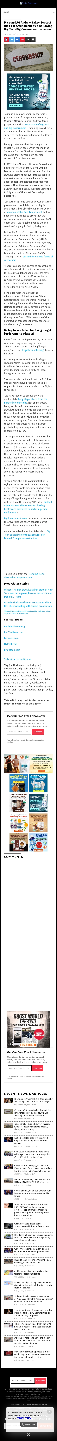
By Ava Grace (29, 1229)
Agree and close (28, 1424)
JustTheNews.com (13, 632)
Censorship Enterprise (16, 672)
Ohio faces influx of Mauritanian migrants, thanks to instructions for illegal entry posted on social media (33, 1238)
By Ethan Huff (29, 1174)
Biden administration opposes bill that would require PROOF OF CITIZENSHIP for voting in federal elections (32, 1354)
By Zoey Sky (29, 1266)
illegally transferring (33, 350)
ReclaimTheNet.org (14, 626)
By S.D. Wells (29, 1218)
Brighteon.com (12, 650)
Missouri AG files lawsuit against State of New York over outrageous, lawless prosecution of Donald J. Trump (28, 593)
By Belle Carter (30, 1119)
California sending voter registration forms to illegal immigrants (31, 1272)
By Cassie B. (29, 1346)
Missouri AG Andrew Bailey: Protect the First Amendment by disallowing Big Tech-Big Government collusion (32, 1113)
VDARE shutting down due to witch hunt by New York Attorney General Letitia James (32, 1193)
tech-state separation (23, 689)
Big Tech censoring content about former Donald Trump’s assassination (27, 535)
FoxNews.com (11, 638)
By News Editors (31, 1146)
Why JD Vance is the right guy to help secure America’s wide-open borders (31, 1250)
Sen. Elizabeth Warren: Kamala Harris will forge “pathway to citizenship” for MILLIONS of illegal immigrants (32, 1154)
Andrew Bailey (28, 665)
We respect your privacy (38, 1396)
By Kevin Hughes (30, 1277)
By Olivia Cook (30, 1185)
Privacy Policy (24, 1418)
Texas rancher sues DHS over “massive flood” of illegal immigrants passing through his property (32, 1127)
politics (35, 682)
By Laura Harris (30, 1105)
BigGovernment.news (15, 518)
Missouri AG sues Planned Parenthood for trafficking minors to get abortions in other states (27, 612)
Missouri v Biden (42, 679)
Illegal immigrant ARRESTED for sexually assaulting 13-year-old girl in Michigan (33, 1100)
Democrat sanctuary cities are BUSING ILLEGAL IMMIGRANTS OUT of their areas (33, 1180)
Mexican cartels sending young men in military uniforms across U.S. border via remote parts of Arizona (32, 1340)
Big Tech (23, 668)
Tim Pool (8, 693)
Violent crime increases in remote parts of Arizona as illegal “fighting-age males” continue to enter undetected (33, 1299)
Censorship (35, 668)
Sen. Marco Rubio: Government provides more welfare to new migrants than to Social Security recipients (33, 1313)
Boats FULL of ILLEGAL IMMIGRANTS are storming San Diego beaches (32, 1261)
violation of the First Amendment (24, 212)
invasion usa (25, 679)
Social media (36, 686)
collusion (34, 672)
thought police (44, 689)
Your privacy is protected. (16, 740)
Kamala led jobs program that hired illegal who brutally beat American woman (31, 1140)
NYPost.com (10, 644)
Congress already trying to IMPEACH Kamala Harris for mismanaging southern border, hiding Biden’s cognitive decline (33, 1168)
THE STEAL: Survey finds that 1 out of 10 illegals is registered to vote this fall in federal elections (32, 1327)
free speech (25, 675)
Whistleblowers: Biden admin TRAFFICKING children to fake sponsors (32, 1225)
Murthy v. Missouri (20, 682)
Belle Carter (24, 34)
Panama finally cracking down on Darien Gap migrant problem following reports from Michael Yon (33, 1285)
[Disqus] (28, 897)
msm (6, 682)
